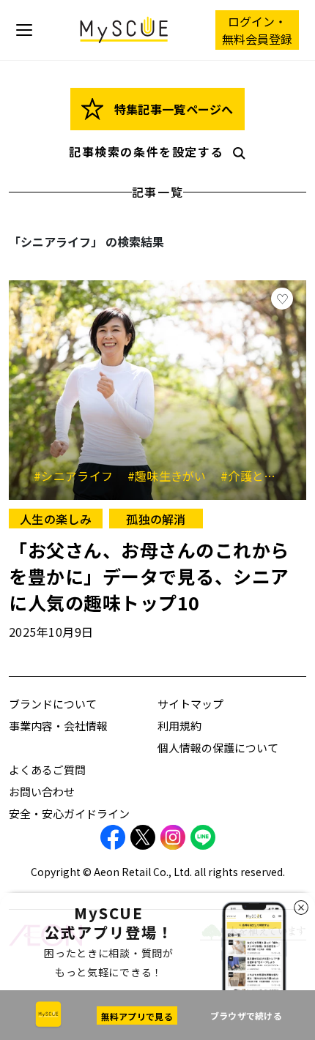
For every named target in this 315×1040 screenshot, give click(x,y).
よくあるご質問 (47, 769)
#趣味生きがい (172, 476)
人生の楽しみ (56, 519)
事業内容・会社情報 (58, 725)
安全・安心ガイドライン (69, 813)
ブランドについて (53, 703)
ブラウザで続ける (246, 1015)
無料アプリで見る (137, 1016)
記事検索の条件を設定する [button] (146, 151)
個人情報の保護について (218, 747)
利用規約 (179, 725)
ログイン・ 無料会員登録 (257, 30)
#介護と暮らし (260, 476)
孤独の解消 (156, 519)
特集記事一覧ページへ (172, 109)
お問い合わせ (42, 791)
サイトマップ (190, 703)
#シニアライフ (79, 476)
